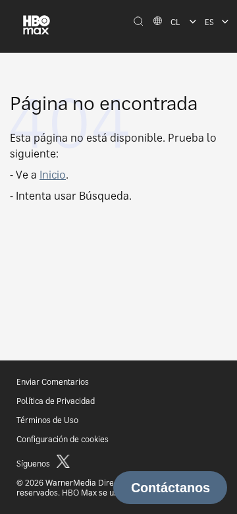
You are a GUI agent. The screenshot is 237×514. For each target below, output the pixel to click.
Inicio (53, 174)
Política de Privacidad (55, 401)
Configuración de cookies (62, 439)
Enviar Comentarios (52, 381)
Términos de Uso (47, 420)
